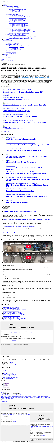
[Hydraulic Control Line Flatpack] (8, 160)
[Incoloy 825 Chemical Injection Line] (16, 188)
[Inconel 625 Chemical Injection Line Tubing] (18, 148)
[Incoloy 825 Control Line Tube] (13, 108)
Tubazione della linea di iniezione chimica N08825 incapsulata (24, 168)
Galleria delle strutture (11, 53)
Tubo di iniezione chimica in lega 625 (11, 308)
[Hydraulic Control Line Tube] (13, 97)
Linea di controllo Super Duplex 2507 (17, 9)
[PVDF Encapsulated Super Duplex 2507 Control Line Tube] (22, 177)
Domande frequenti (7, 40)
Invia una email (4, 401)
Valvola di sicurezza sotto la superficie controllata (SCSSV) (20, 211)
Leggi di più (6, 95)
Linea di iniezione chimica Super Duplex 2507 (19, 16)
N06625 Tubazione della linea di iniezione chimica (14, 318)
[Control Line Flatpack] (10, 137)
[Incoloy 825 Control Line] (9, 200)
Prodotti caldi (3, 394)
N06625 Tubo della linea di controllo (11, 316)
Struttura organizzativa (11, 52)
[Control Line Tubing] (10, 126)
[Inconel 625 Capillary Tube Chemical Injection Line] (20, 194)
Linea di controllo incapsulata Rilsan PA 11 (18, 23)
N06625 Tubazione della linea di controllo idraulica (14, 309)
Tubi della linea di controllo (40, 77)
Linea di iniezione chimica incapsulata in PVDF (19, 30)
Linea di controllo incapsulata (12, 21)
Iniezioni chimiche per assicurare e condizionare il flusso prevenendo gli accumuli (26, 219)
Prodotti (5, 5)
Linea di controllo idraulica (12, 6)
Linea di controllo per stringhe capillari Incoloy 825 (17, 397)
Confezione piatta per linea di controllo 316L (19, 35)
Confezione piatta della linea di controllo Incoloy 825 (21, 38)
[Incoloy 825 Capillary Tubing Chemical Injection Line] (20, 171)
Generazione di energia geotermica (16, 47)
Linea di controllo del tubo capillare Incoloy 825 (14, 314)
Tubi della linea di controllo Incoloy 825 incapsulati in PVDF (28, 145)
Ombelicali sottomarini (14, 48)
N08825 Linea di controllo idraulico (11, 311)
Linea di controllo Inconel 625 (15, 11)
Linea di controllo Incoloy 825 (15, 10)
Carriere (8, 55)
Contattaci (5, 54)
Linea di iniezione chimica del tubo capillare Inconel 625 (26, 196)
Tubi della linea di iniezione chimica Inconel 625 (23, 150)
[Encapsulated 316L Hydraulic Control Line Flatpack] (6, 103)
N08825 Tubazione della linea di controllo (22, 396)
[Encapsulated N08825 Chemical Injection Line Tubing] (10, 166)
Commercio (8, 57)
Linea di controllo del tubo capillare (11, 307)
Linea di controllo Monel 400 (15, 13)
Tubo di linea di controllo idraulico (25, 77)
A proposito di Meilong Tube (12, 43)
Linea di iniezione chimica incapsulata (14, 28)
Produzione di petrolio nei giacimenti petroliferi (19, 45)
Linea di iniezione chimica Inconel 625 (17, 19)
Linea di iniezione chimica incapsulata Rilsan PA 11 (20, 29)
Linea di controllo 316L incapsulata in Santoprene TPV (23, 92)
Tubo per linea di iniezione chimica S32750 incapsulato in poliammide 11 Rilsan (27, 157)
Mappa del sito (10, 394)
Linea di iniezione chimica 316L (16, 15)
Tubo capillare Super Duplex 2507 (11, 317)
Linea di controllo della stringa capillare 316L (13, 313)
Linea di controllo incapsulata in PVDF (17, 24)
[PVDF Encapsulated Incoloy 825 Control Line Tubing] (20, 143)
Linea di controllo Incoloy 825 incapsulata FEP (20, 116)
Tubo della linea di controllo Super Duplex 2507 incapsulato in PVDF (27, 179)
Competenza (9, 50)
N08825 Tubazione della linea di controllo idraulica (26, 79)
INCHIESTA (4, 392)
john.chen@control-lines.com (13, 364)
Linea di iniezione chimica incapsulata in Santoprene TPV (22, 31)
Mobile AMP (18, 394)
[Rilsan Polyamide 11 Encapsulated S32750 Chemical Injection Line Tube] (7, 154)
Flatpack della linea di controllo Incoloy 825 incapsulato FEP (25, 122)
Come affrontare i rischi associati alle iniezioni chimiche (19, 226)
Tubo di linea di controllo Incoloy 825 (16, 111)
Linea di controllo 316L (14, 7)
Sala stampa (6, 39)
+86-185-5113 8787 (12, 361)
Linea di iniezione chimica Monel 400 (17, 20)
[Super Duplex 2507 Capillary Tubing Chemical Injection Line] (21, 183)
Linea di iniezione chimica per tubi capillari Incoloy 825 (26, 173)
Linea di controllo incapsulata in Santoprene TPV (20, 25)
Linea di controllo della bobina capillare (12, 319)
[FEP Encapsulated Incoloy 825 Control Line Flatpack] (18, 120)
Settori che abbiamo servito (12, 44)
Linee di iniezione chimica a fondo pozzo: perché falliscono (20, 232)
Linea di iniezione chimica (12, 14)
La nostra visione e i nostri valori (13, 49)
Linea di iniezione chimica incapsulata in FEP (19, 33)
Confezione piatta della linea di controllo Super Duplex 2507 (22, 37)
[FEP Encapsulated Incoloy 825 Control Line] (15, 114)
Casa (4, 4)
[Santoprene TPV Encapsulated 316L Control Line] (17, 89)
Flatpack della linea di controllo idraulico (21, 162)
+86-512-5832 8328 (12, 362)
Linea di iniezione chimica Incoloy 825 (17, 18)
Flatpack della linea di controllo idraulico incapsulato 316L (24, 105)
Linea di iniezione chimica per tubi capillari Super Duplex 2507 (27, 185)
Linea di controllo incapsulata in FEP (17, 26)
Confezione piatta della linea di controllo (15, 34)
